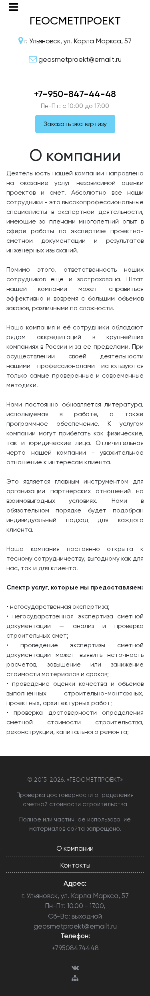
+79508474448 (75, 948)
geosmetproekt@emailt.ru (75, 926)
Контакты (75, 865)
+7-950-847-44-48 (75, 94)
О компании (75, 848)
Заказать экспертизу (75, 124)
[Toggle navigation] (13, 7)
